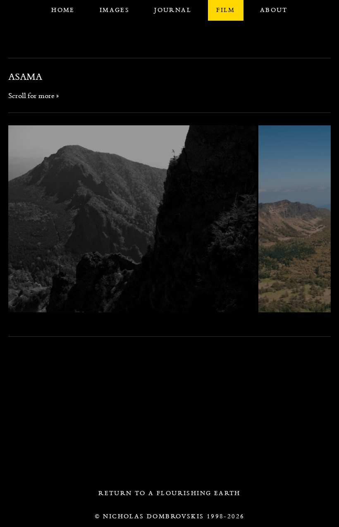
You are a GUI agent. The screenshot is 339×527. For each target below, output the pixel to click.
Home (63, 10)
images (114, 10)
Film (225, 10)
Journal (172, 10)
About (274, 10)
